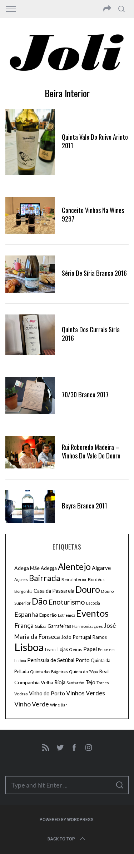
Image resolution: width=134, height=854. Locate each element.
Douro (87, 589)
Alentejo (74, 566)
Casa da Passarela (54, 591)
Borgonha (23, 591)
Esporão (48, 615)
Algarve (101, 568)
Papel (90, 649)
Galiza (40, 626)
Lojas (63, 649)
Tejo (90, 682)
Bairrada (44, 578)
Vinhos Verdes (85, 693)
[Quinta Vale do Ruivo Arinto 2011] (30, 142)
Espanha (26, 614)
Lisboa (29, 647)
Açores (21, 579)
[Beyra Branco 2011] (30, 506)
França (24, 625)
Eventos (92, 613)
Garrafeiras (59, 626)
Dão (40, 601)
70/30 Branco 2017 (85, 394)
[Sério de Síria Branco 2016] (30, 274)
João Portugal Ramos (84, 637)
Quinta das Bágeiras (49, 671)
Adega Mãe (27, 568)
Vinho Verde (31, 704)
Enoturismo (67, 601)
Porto (82, 660)
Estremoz (66, 615)
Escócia (93, 603)
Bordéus (96, 579)
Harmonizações (87, 626)
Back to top (61, 838)
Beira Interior (74, 579)
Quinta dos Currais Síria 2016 (91, 333)
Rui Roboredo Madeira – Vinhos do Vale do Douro (91, 451)
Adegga (49, 568)
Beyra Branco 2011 (84, 505)
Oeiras (75, 649)
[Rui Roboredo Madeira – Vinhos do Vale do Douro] (30, 452)
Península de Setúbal (50, 660)
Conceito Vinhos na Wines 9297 (93, 214)
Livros (50, 649)
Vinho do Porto (47, 693)
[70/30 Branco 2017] (30, 395)
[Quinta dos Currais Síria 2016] (30, 334)
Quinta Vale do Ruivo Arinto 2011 (95, 141)
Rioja (59, 682)
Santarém (75, 682)
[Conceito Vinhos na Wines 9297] (30, 215)
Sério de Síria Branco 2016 (94, 273)
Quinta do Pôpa (83, 671)
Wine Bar (58, 704)
